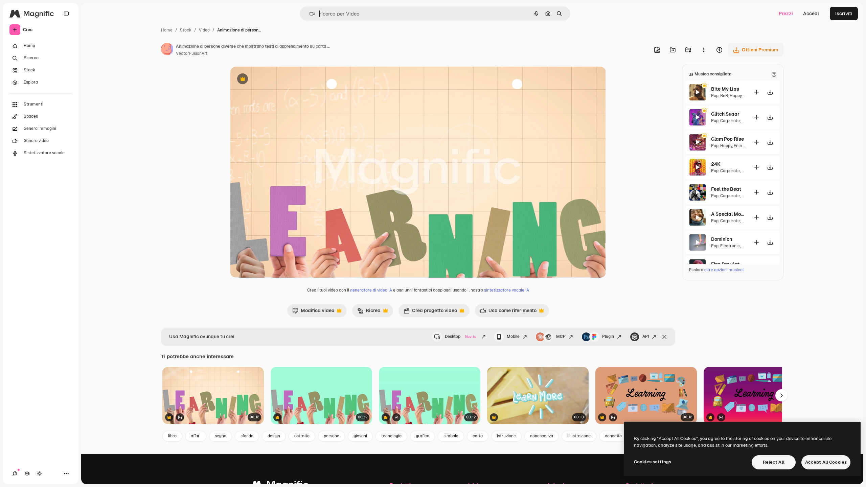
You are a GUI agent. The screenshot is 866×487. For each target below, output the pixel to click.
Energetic (743, 145)
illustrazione (579, 436)
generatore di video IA (371, 290)
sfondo (247, 436)
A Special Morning (728, 214)
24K (715, 164)
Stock (185, 30)
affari (196, 436)
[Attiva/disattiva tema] (39, 473)
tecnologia (391, 436)
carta (478, 436)
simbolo (450, 436)
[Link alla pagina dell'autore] (167, 50)
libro (172, 436)
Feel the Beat (726, 189)
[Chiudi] (664, 337)
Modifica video (313, 312)
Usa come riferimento (508, 312)
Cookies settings (652, 462)
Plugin (608, 336)
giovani (360, 436)
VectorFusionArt (191, 53)
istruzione (506, 436)
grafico (422, 436)
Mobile (513, 336)
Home (167, 30)
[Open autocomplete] (309, 13)
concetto (613, 436)
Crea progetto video (430, 312)
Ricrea (369, 312)
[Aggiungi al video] (756, 92)
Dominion (721, 239)
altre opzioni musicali (724, 270)
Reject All (773, 462)
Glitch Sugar (725, 114)
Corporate (730, 120)
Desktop (460, 336)
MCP (561, 336)
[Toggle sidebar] (66, 13)
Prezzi (786, 13)
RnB (724, 95)
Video (204, 30)
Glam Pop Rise (727, 139)
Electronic (730, 246)
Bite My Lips (725, 89)
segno (220, 436)
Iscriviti (843, 13)
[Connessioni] (14, 473)
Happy (736, 95)
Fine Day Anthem (728, 264)
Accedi (811, 13)
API (645, 336)
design (274, 436)
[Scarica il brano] (770, 92)
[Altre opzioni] (703, 49)
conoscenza (541, 436)
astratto (302, 436)
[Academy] (27, 473)
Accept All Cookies (826, 462)
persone (331, 436)
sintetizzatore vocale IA (506, 290)
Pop (715, 95)
